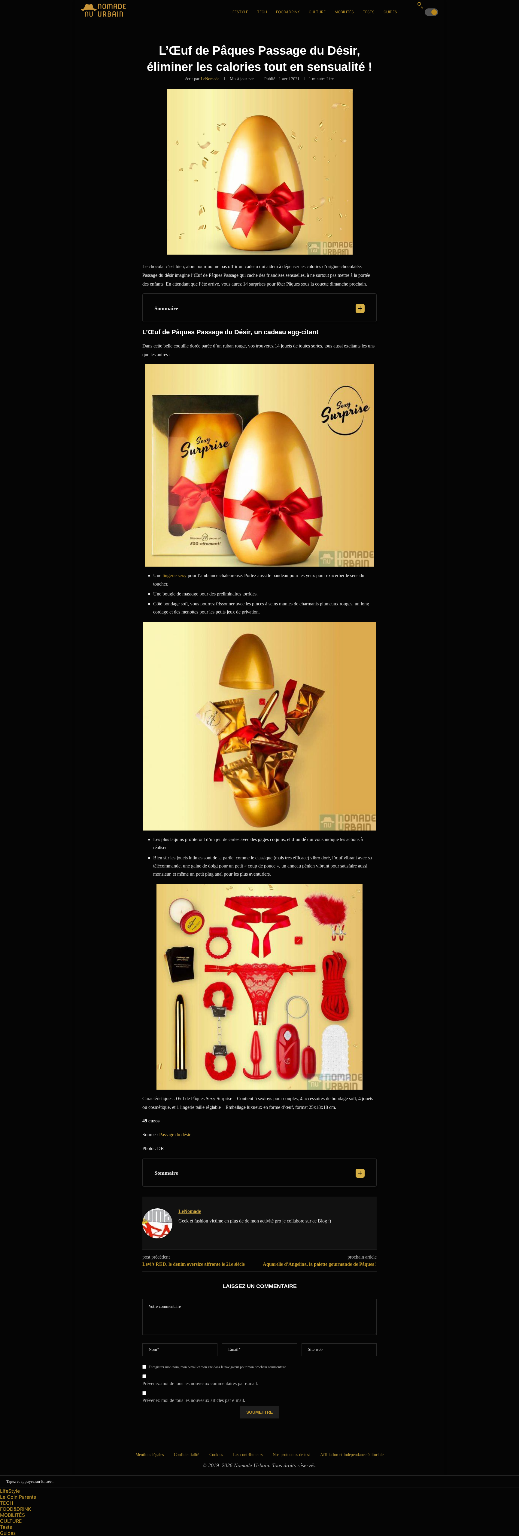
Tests (369, 12)
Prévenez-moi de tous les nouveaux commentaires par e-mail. (200, 1383)
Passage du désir (174, 1134)
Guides (390, 12)
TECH (262, 12)
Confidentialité (186, 1454)
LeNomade (210, 79)
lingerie (169, 575)
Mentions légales (149, 1454)
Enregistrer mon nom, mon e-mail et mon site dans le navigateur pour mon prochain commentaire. (218, 1367)
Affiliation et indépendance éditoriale (352, 1454)
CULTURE (317, 12)
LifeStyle (238, 12)
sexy (182, 575)
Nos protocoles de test (291, 1454)
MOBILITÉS (344, 12)
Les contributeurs (248, 1454)
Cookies (216, 1454)
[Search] (420, 5)
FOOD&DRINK (288, 12)
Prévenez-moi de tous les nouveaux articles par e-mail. (193, 1400)
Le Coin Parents (18, 1497)
